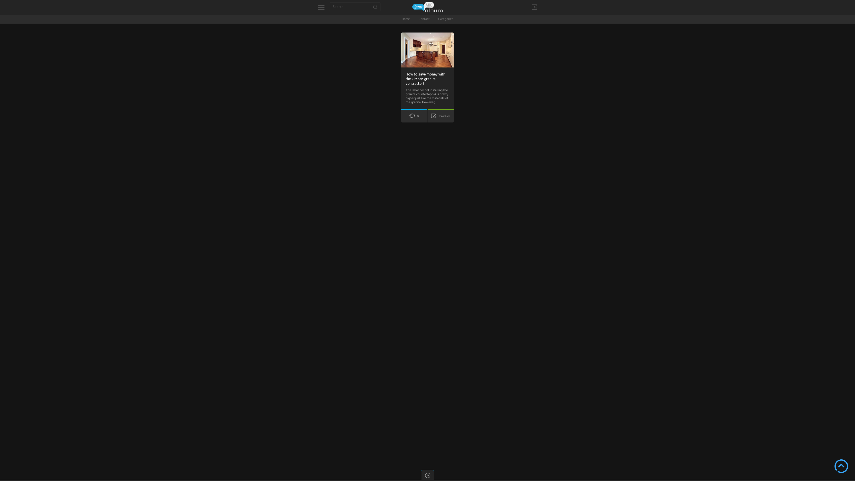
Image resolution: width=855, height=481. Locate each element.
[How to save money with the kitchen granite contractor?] (427, 35)
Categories (321, 7)
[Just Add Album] (427, 7)
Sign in (534, 7)
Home (406, 19)
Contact (424, 19)
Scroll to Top (841, 466)
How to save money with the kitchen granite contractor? (425, 79)
